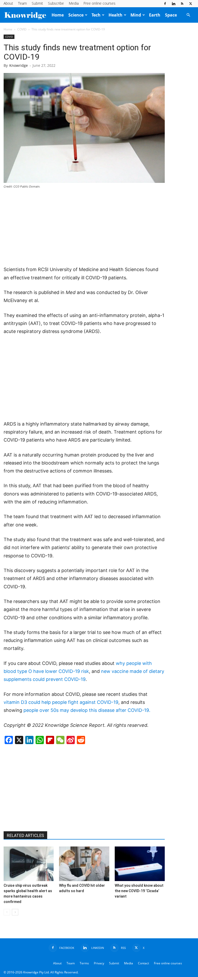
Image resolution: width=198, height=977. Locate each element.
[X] (190, 3)
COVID (22, 29)
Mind (135, 15)
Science (76, 15)
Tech (96, 15)
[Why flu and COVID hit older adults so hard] (84, 863)
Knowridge (18, 65)
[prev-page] (7, 912)
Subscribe (56, 3)
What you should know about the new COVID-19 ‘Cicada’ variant (139, 890)
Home (58, 15)
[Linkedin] (173, 3)
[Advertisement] (84, 228)
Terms (84, 963)
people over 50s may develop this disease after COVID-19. (86, 710)
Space (171, 15)
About (8, 3)
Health (115, 15)
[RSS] (182, 3)
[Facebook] (165, 3)
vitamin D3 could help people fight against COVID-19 (61, 702)
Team (22, 3)
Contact (143, 963)
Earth (154, 15)
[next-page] (15, 912)
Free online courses (100, 3)
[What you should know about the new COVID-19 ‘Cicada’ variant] (140, 863)
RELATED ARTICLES (25, 835)
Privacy (99, 963)
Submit (37, 3)
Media (74, 3)
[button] (188, 15)
